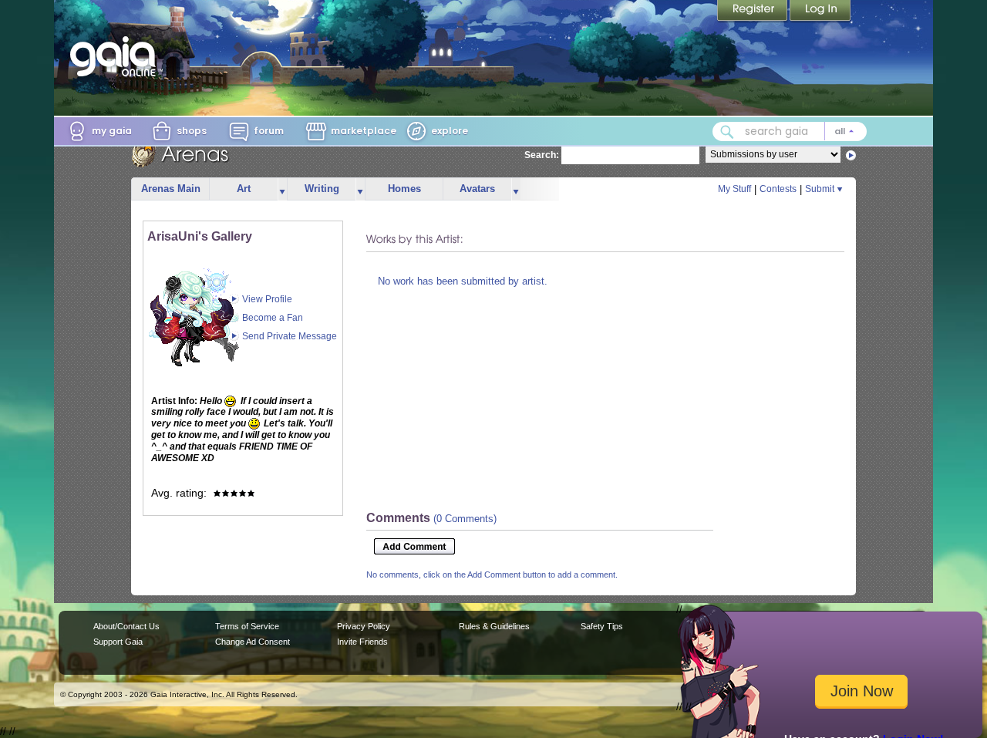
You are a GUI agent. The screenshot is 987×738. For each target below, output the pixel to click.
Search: (541, 155)
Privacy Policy (363, 626)
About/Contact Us (126, 626)
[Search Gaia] (727, 132)
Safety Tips (602, 626)
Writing (322, 188)
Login (820, 11)
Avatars (477, 188)
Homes (404, 188)
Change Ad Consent (252, 641)
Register (753, 11)
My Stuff (734, 189)
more (282, 189)
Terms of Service (247, 626)
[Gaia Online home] (116, 56)
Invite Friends (362, 641)
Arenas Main (170, 188)
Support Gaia (118, 641)
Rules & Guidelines (494, 626)
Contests (778, 189)
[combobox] (789, 131)
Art (244, 188)
